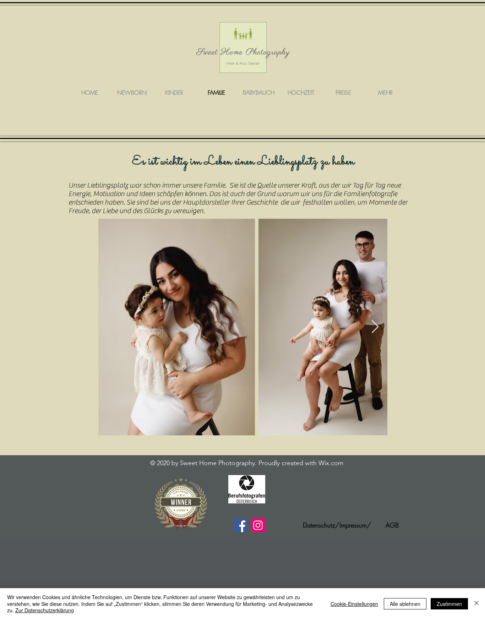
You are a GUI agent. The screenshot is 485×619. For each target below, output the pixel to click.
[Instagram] (258, 525)
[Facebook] (240, 525)
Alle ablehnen (405, 603)
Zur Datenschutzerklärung (44, 610)
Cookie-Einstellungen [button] (354, 603)
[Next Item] (375, 327)
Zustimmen (449, 603)
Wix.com (330, 463)
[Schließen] (476, 603)
